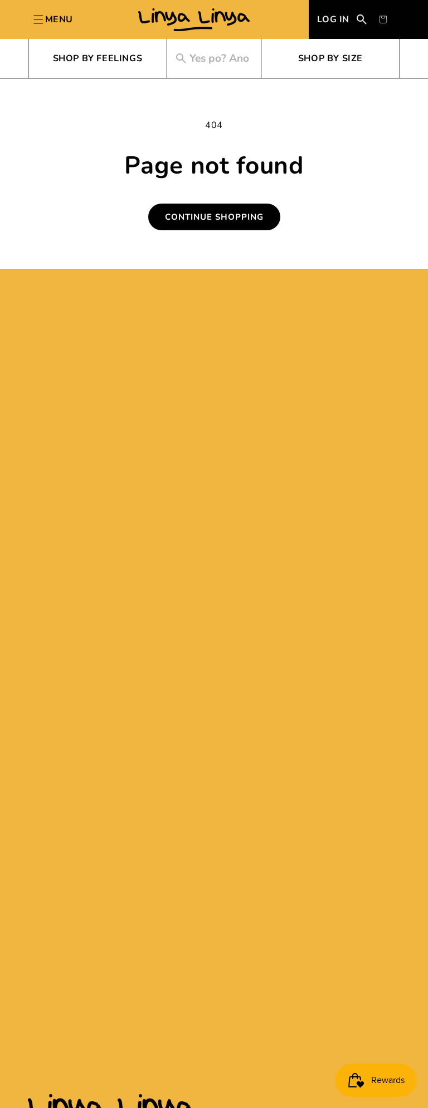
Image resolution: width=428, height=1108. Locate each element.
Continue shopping (214, 216)
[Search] (361, 19)
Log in (333, 19)
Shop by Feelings (98, 58)
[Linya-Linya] (194, 19)
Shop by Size (330, 58)
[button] (383, 19)
